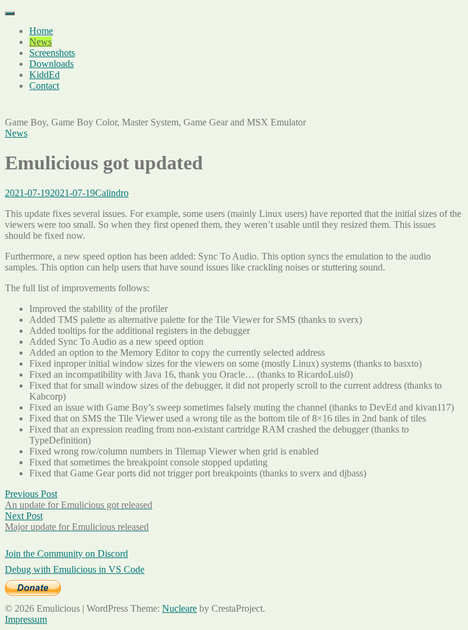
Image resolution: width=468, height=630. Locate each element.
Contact (44, 85)
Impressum (26, 619)
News (40, 42)
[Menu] (10, 13)
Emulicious (26, 106)
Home (41, 31)
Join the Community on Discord (66, 553)
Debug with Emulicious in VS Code (74, 569)
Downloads (51, 63)
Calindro (112, 193)
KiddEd (44, 74)
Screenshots (52, 53)
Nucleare (179, 608)
